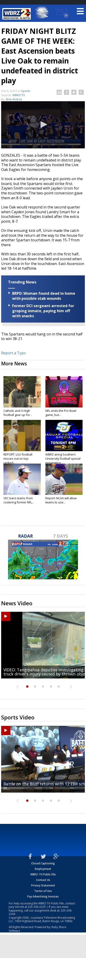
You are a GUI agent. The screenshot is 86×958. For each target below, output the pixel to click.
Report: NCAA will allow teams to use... (61, 500)
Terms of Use (43, 891)
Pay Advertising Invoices (43, 896)
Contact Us (43, 880)
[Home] (17, 14)
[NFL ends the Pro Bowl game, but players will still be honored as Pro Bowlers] (64, 391)
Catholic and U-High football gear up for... (17, 413)
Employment (43, 869)
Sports (25, 91)
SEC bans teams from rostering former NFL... (18, 500)
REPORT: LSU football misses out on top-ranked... (17, 458)
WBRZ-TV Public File (43, 874)
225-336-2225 (37, 907)
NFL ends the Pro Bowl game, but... (60, 413)
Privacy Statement (43, 885)
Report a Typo (13, 352)
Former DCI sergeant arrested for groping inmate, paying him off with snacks (43, 310)
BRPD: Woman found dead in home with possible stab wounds (43, 296)
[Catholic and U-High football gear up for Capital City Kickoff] (22, 391)
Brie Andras (14, 99)
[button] (43, 124)
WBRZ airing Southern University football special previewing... (62, 458)
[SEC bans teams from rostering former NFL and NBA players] (22, 479)
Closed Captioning (43, 863)
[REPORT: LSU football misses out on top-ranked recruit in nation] (22, 435)
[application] (43, 124)
